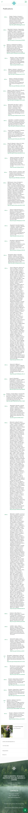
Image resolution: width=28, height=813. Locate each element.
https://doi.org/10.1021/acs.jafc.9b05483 (17, 389)
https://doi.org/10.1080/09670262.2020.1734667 (15, 401)
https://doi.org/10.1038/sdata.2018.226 (17, 608)
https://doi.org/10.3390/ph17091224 (17, 167)
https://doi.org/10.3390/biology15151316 (17, 24)
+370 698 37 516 (15, 795)
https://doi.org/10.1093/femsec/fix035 (17, 651)
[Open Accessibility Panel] (25, 810)
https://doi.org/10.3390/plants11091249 (17, 250)
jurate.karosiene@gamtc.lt (8, 741)
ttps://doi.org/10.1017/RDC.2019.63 (16, 417)
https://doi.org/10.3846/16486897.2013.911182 (16, 708)
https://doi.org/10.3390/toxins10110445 (17, 621)
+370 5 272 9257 (15, 793)
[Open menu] (26, 2)
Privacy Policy (21, 803)
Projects (4, 754)
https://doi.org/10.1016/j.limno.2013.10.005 (16, 695)
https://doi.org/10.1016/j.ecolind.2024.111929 (16, 205)
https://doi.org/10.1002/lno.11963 (16, 359)
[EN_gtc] (14, 6)
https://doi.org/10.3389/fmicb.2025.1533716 (16, 115)
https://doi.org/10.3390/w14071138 (17, 236)
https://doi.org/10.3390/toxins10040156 (17, 509)
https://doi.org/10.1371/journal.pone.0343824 (16, 40)
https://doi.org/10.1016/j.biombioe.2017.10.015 (16, 661)
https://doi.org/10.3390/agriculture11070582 (16, 263)
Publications (5, 750)
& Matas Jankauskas (19, 807)
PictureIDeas (12, 807)
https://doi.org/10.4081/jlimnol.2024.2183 (17, 177)
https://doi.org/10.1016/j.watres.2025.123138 (16, 138)
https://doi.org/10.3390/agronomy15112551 (16, 74)
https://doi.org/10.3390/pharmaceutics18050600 (16, 53)
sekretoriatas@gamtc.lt (15, 797)
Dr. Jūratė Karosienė (18, 726)
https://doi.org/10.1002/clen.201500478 (17, 674)
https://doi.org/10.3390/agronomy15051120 (16, 125)
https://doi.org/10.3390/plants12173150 (17, 220)
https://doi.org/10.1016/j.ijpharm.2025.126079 (16, 100)
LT (2, 2)
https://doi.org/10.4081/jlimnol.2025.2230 (17, 85)
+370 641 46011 (5, 745)
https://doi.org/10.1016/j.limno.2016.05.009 (16, 685)
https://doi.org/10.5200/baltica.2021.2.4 (17, 373)
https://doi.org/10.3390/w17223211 (17, 64)
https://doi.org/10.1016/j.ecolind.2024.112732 (16, 153)
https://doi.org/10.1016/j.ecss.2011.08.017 (17, 718)
